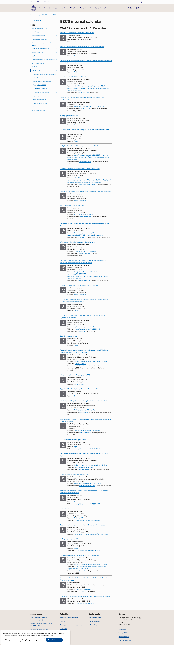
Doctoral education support (40, 49)
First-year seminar (66, 509)
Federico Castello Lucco (87, 485)
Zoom (76, 56)
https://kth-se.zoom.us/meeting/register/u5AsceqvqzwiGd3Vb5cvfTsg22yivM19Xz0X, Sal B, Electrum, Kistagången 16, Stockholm (89, 180)
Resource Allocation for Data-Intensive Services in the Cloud (80, 168)
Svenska (141, 8)
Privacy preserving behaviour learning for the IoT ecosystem (79, 555)
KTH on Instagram (95, 625)
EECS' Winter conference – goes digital (73, 440)
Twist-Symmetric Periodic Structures (72, 205)
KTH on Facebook (95, 618)
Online (76, 311)
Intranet (50, 2)
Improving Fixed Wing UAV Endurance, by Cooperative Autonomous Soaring (84, 401)
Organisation (36, 32)
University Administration (40, 39)
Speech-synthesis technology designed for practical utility (79, 285)
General (35, 107)
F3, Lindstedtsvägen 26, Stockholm (85, 327)
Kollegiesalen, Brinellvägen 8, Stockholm (87, 430)
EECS (42, 15)
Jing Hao (82, 237)
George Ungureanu (85, 161)
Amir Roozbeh (83, 366)
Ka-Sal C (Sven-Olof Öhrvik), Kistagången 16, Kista (90, 361)
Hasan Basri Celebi (85, 253)
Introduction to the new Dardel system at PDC (75, 375)
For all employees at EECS (41, 103)
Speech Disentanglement (68, 336)
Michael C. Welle (84, 109)
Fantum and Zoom (80, 200)
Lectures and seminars (40, 89)
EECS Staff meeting (38, 110)
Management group (39, 99)
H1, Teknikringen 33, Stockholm (84, 214)
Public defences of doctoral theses (44, 74)
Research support (37, 52)
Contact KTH (123, 629)
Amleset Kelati (84, 469)
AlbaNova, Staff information (69, 618)
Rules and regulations (38, 35)
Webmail (62, 621)
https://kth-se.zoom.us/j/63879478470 (87, 550)
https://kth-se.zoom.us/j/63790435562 (87, 520)
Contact (34, 67)
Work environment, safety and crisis (43, 59)
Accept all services (54, 640)
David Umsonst (84, 92)
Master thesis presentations (42, 81)
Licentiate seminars (39, 96)
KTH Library (63, 628)
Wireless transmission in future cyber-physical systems (77, 242)
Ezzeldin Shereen (84, 280)
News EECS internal (38, 63)
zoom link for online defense (84, 467)
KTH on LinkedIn (94, 621)
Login (141, 2)
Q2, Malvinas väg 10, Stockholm (84, 589)
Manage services (11, 640)
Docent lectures (38, 78)
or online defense (80, 363)
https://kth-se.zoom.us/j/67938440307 (87, 329)
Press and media (124, 636)
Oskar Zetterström (85, 217)
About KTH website (125, 640)
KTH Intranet (34, 15)
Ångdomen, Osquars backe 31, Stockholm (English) (90, 106)
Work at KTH (123, 633)
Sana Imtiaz (83, 571)
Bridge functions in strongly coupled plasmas (74, 474)
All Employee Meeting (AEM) (69, 116)
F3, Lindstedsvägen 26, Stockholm (85, 251)
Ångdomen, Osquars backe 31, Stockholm (87, 483)
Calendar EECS (51, 15)
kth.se (33, 2)
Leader (34, 56)
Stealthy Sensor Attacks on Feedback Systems (75, 77)
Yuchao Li (82, 591)
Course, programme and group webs (71, 625)
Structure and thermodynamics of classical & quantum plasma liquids (82, 525)
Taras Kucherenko (85, 433)
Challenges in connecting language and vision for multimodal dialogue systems (85, 191)
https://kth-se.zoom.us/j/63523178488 (87, 449)
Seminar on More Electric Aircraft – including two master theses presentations (85, 596)
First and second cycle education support (42, 44)
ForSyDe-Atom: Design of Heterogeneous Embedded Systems (80, 146)
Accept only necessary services (32, 640)
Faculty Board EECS (39, 85)
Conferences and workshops (42, 92)
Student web (41, 2)
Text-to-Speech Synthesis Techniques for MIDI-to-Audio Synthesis (82, 46)
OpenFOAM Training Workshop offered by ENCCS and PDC (79, 389)
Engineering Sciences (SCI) (39, 629)
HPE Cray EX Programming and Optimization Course (77, 32)
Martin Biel (82, 331)
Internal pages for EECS (39, 28)
